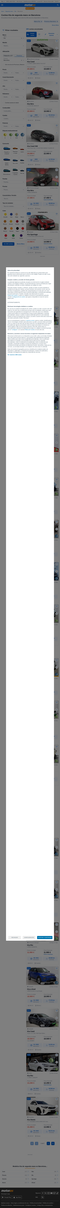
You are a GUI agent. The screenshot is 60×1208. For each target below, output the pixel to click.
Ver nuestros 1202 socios (15, 354)
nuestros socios (30, 320)
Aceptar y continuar (45, 937)
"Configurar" (14, 329)
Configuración (29, 937)
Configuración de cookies (18, 296)
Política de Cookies (13, 295)
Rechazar (14, 937)
